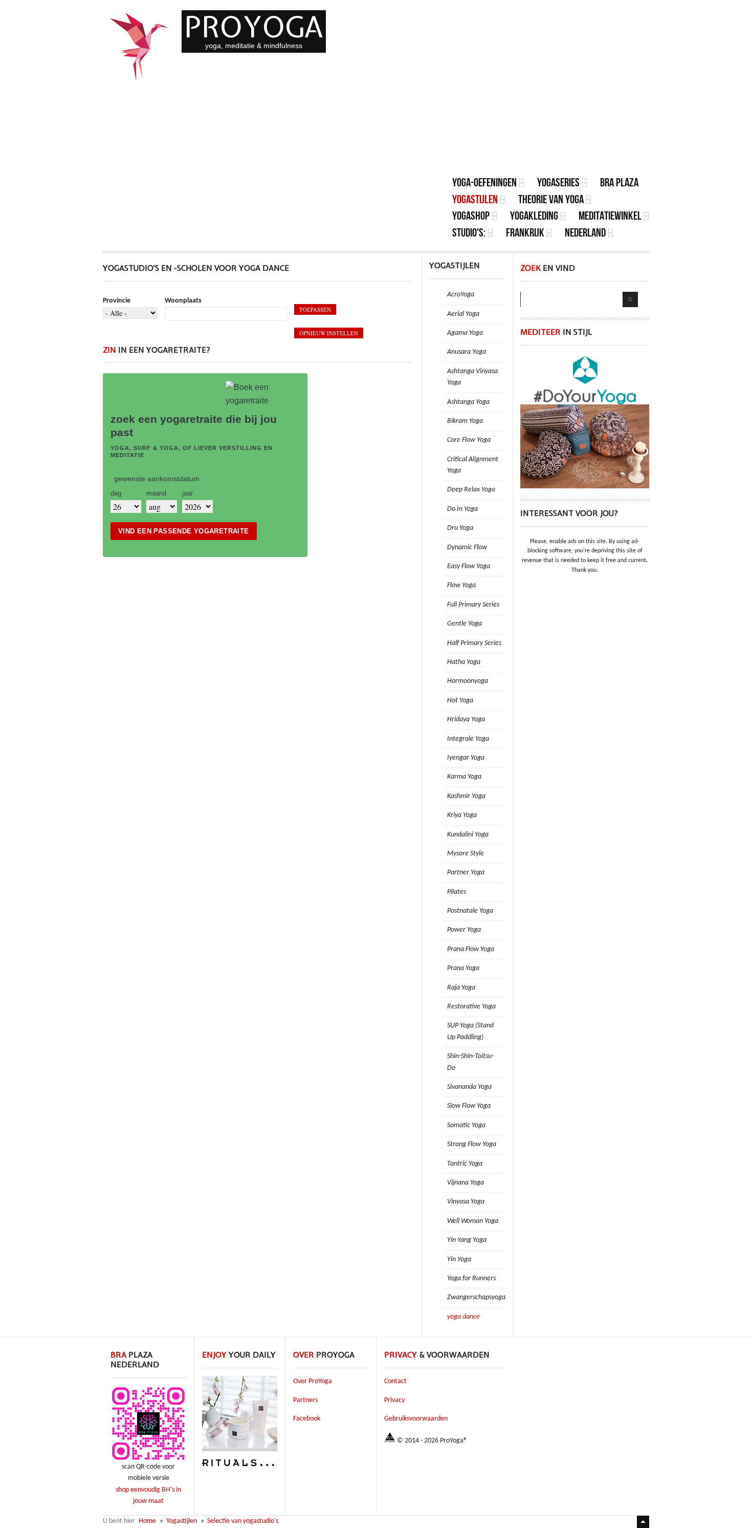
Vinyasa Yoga (465, 1202)
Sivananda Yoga (469, 1087)
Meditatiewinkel (610, 216)
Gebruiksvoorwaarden (416, 1419)
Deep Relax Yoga (471, 489)
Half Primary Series (474, 643)
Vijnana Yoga (465, 1183)
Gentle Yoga (464, 624)
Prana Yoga (463, 968)
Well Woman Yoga (472, 1221)
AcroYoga (460, 294)
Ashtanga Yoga (468, 402)
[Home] (139, 47)
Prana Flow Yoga (470, 949)
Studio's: (468, 233)
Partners (305, 1400)
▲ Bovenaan (643, 1522)
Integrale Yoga (468, 739)
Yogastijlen (475, 199)
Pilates (456, 892)
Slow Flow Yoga (469, 1106)
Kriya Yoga (462, 815)
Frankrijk (525, 233)
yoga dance (463, 1317)
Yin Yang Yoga (466, 1240)
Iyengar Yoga (465, 758)
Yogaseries (558, 182)
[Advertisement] (550, 97)
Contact (395, 1381)
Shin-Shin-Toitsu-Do (470, 1061)
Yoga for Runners (471, 1278)
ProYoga (253, 27)
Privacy (394, 1400)
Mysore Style (465, 853)
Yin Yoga (459, 1259)
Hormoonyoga (467, 681)
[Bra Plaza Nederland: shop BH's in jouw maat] (148, 1460)
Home (147, 1521)
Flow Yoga (461, 585)
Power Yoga (464, 930)
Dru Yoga (460, 528)
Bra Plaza (619, 182)
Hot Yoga (460, 700)
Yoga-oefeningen (484, 182)
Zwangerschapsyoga (476, 1297)
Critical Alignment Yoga (472, 465)
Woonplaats (183, 301)
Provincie (116, 301)
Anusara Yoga (466, 352)
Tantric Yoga (464, 1164)
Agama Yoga (465, 333)
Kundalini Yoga (468, 834)
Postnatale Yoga (470, 911)
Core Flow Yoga (469, 440)
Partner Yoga (465, 872)
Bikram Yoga (465, 421)
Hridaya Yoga (466, 719)
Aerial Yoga (463, 314)
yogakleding (534, 216)
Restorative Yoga (471, 1006)
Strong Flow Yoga (471, 1144)
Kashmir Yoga (466, 796)
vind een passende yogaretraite (183, 531)
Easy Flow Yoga (468, 566)
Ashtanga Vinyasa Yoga (472, 377)
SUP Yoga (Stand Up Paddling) (470, 1031)
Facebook (306, 1419)
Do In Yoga (462, 509)
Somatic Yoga (466, 1125)
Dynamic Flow (467, 547)
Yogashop (471, 216)
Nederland (585, 233)
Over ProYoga (312, 1381)
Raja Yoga (461, 988)
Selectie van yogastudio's (242, 1521)
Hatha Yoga (463, 662)
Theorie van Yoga (551, 199)
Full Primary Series (473, 605)
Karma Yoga (464, 777)
